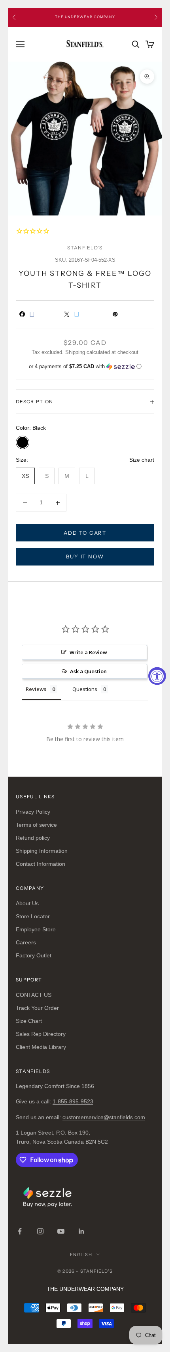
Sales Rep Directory (41, 1034)
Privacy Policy (33, 812)
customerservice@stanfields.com (103, 1117)
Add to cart (85, 533)
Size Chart (29, 1021)
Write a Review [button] (88, 652)
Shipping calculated (87, 352)
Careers (26, 942)
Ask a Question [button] (88, 671)
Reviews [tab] (36, 689)
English (81, 1254)
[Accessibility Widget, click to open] (157, 676)
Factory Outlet (33, 955)
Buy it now (85, 556)
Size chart (141, 460)
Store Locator (33, 916)
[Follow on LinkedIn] (81, 1231)
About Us (27, 903)
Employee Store (36, 929)
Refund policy (33, 838)
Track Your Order (37, 1008)
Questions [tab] (84, 689)
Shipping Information (42, 851)
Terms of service (36, 825)
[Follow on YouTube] (61, 1231)
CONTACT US (33, 995)
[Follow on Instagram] (40, 1231)
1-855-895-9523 (73, 1101)
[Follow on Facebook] (20, 1231)
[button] (85, 366)
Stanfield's (85, 248)
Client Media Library (41, 1047)
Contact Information (40, 864)
